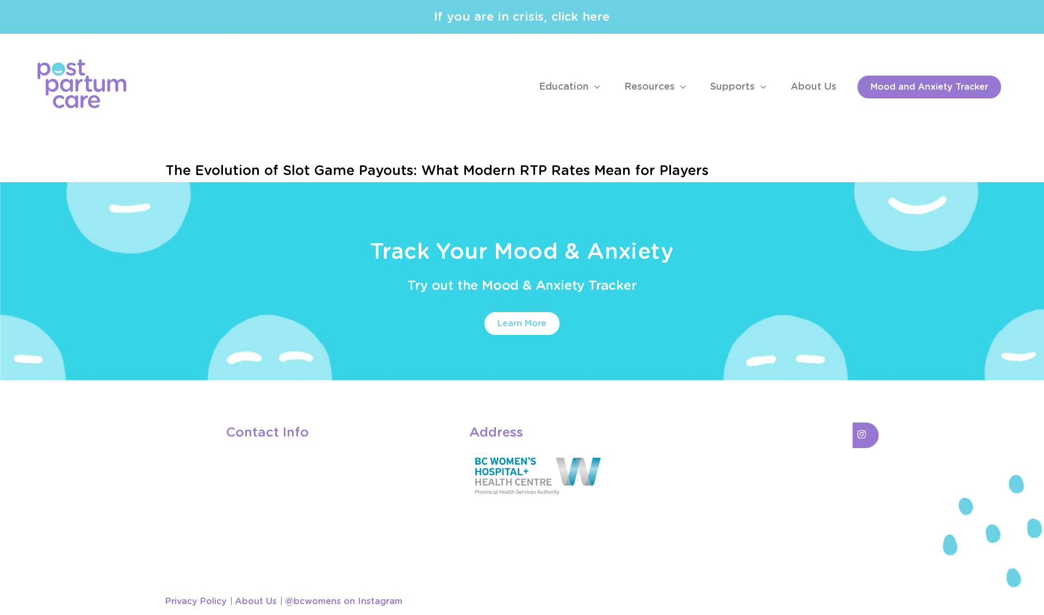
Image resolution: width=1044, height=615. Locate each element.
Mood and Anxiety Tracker (929, 87)
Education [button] (565, 87)
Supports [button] (733, 87)
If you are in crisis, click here (522, 17)
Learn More (522, 323)
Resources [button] (651, 87)
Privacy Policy (196, 601)
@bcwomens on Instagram (343, 601)
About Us (813, 87)
